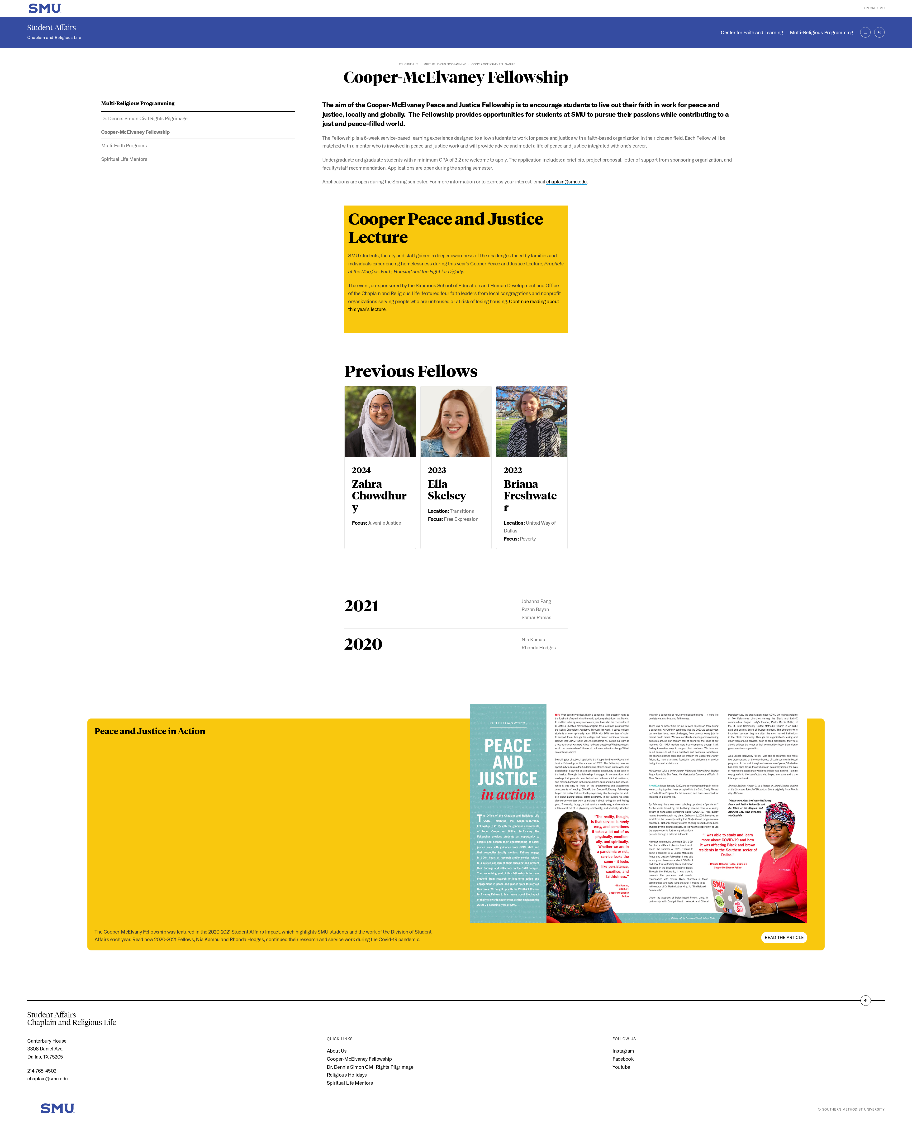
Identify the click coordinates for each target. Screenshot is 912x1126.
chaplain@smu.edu (566, 181)
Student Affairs (51, 27)
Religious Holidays (347, 1075)
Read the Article (784, 937)
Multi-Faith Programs (124, 145)
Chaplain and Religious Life (54, 37)
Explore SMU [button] (873, 8)
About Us (337, 1051)
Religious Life (408, 64)
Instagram (623, 1051)
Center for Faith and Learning (752, 32)
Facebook (623, 1059)
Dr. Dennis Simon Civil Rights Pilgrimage (144, 118)
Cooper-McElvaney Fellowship (135, 132)
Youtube (621, 1067)
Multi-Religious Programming (821, 32)
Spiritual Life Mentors (124, 159)
